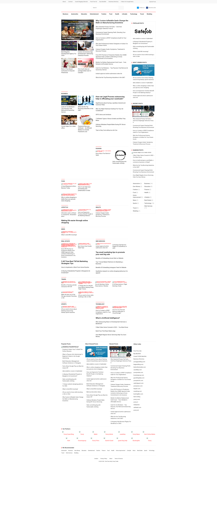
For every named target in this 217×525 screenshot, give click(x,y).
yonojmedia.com (138, 372)
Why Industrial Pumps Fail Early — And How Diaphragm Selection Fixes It (109, 27)
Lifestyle (124, 14)
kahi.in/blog (137, 396)
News (63, 229)
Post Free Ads (137, 351)
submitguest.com (138, 383)
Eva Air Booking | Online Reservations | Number (102, 285)
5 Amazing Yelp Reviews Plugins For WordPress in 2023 (119, 246)
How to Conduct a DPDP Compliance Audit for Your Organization (103, 312)
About (64, 1)
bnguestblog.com (138, 364)
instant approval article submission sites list (109, 73)
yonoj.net (136, 410)
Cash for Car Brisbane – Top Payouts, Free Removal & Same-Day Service (68, 109)
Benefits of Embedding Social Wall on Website (109, 258)
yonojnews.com (138, 386)
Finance (146, 189)
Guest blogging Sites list (81, 1)
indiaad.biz (137, 404)
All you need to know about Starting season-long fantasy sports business (69, 310)
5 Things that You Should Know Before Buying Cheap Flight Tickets (85, 287)
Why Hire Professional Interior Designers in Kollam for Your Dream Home (143, 137)
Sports (63, 304)
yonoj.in (136, 402)
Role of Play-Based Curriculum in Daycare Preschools (68, 70)
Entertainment (94, 14)
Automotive (74, 14)
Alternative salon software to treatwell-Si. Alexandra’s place (68, 214)
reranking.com (138, 391)
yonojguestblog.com (139, 361)
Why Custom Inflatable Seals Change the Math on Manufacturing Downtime (112, 22)
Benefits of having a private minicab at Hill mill (69, 285)
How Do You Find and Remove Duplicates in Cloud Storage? (118, 311)
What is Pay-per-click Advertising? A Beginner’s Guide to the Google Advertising (72, 356)
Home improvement (120, 450)
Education (84, 14)
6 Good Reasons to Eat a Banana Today (68, 187)
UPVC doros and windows (103, 114)
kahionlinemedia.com (140, 367)
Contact (70, 1)
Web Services (100, 241)
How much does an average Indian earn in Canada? (84, 70)
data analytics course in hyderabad (142, 38)
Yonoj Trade (115, 461)
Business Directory (113, 1)
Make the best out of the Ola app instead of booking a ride (68, 296)
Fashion (103, 14)
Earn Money (136, 186)
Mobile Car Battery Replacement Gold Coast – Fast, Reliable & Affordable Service (111, 63)
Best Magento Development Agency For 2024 (68, 53)
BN (103, 461)
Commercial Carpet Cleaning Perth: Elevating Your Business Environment (121, 367)
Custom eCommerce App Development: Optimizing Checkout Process (85, 53)
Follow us (141, 7)
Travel (142, 14)
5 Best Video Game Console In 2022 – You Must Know (112, 327)
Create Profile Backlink (140, 356)
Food (110, 14)
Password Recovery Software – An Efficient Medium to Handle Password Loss (85, 128)
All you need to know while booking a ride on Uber (85, 296)
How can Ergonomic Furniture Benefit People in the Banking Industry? (85, 214)
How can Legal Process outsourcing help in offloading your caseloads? (110, 98)
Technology (133, 14)
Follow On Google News (127, 1)
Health (117, 14)
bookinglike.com (138, 394)
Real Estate (65, 241)
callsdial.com (137, 407)
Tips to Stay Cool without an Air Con (106, 130)
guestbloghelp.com (139, 378)
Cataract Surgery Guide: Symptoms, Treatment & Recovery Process (102, 214)
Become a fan (152, 7)
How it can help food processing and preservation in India (84, 188)
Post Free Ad (93, 1)
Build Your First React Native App (105, 331)
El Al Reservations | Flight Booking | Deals (119, 285)
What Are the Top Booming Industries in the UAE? (110, 77)
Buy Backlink (102, 1)
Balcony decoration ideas (94, 392)
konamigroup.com (139, 375)
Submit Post (152, 1)
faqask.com (137, 388)
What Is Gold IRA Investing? (69, 235)
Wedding (149, 14)
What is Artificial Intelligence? (108, 318)
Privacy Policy (103, 458)
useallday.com (138, 369)
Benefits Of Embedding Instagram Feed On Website (111, 267)
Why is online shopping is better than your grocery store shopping (69, 199)
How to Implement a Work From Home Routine (75, 267)
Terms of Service (119, 458)
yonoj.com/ (137, 399)
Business (65, 14)
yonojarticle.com (138, 380)
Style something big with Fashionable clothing (119, 162)
